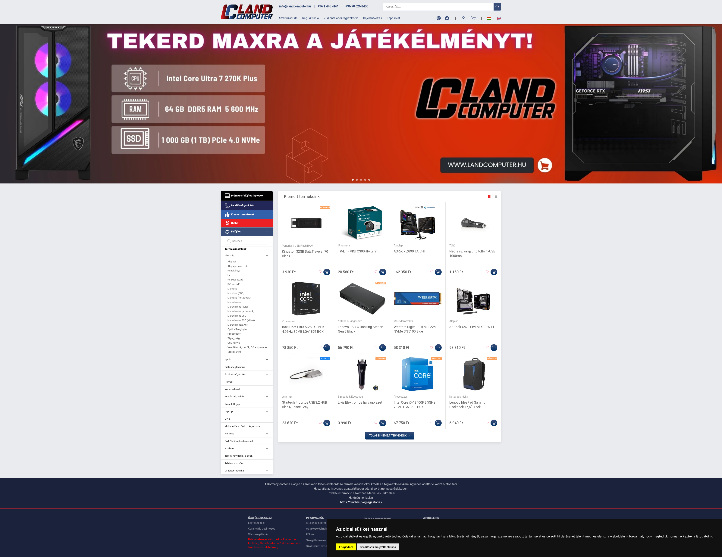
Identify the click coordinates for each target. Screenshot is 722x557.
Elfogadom (346, 547)
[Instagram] (438, 18)
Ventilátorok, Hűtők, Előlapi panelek (247, 347)
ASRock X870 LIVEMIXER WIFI (471, 327)
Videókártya (234, 351)
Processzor (234, 333)
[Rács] (490, 197)
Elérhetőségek (256, 522)
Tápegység (234, 338)
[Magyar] (489, 18)
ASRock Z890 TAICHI (409, 251)
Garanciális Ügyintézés (261, 528)
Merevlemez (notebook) (241, 311)
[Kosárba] (326, 272)
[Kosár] (474, 18)
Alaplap (232, 261)
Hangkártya (234, 270)
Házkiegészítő (235, 279)
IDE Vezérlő (234, 284)
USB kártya (234, 342)
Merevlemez (234, 302)
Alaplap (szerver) (237, 266)
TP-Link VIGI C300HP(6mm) (358, 251)
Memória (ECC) (236, 293)
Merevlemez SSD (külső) (241, 320)
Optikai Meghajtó (237, 329)
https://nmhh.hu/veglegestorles (361, 502)
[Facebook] (448, 18)
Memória (232, 288)
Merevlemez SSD (237, 315)
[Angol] (497, 18)
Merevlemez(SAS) (238, 324)
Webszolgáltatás (258, 534)
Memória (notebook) (239, 297)
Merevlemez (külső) (239, 306)
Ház (230, 275)
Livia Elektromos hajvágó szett (360, 402)
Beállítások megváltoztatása (378, 547)
